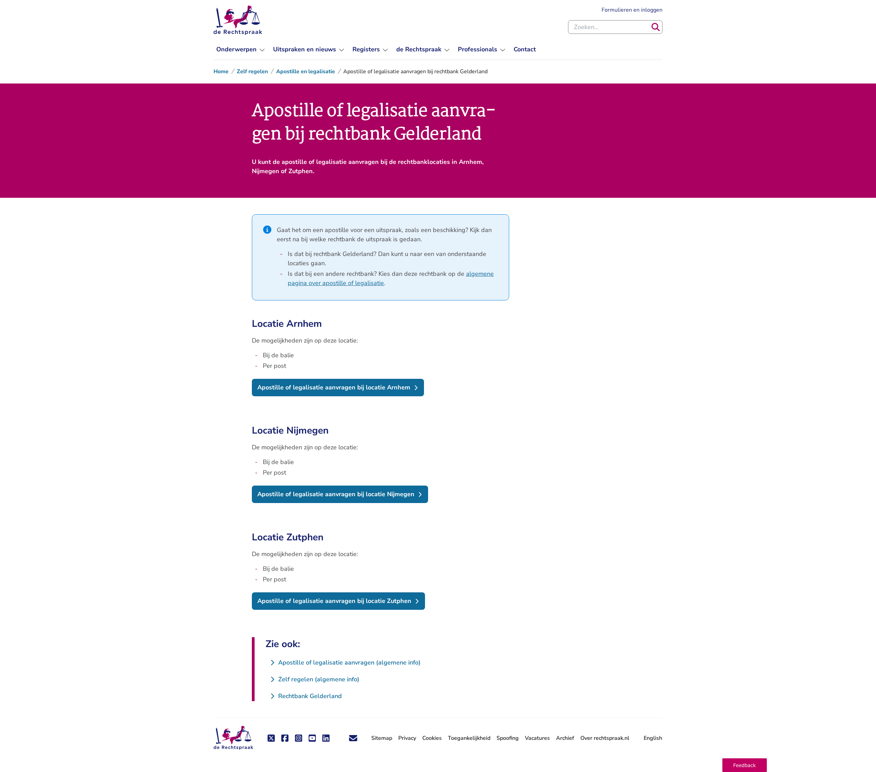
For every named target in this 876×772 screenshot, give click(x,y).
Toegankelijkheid (469, 738)
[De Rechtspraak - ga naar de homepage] (238, 20)
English (653, 738)
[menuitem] (241, 49)
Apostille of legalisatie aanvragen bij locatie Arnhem (333, 387)
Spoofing (508, 738)
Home (221, 71)
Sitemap (381, 738)
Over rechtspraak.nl (604, 738)
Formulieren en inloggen (632, 10)
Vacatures (537, 738)
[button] (744, 765)
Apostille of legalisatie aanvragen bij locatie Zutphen (334, 601)
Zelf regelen (252, 71)
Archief (565, 738)
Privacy (407, 738)
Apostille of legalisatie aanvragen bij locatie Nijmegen (335, 494)
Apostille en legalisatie (305, 71)
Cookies (432, 738)
